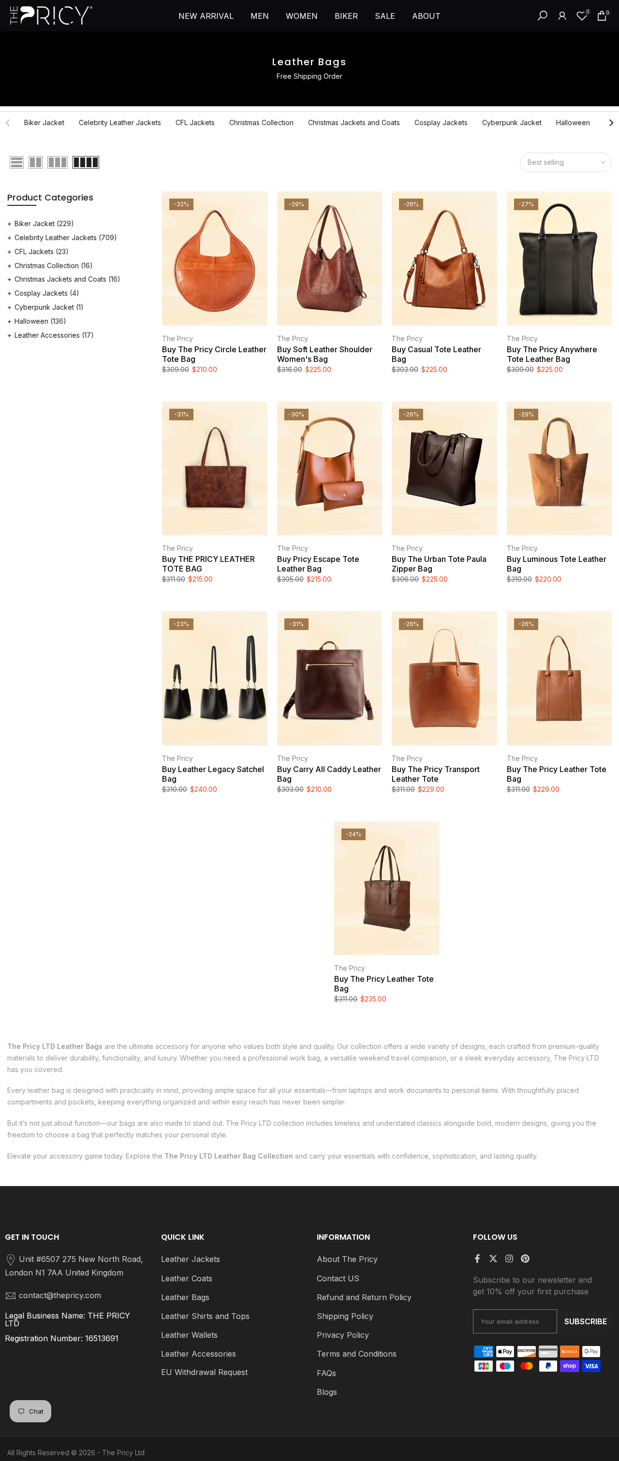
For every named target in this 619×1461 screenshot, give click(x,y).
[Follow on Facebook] (477, 1258)
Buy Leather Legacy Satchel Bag (213, 774)
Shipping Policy (345, 1316)
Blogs (327, 1392)
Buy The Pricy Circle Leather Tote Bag (214, 354)
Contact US (338, 1278)
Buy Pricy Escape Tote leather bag (318, 563)
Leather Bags (185, 1297)
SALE (385, 16)
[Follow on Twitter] (493, 1258)
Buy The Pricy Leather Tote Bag (556, 774)
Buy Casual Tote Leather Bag (436, 354)
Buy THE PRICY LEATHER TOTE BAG (208, 563)
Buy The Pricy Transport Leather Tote (436, 774)
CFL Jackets (195, 122)
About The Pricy (347, 1259)
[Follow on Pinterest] (525, 1258)
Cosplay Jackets (441, 122)
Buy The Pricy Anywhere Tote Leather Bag (552, 354)
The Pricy (177, 338)
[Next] (611, 122)
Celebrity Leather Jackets (120, 122)
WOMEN (302, 16)
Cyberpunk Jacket (512, 122)
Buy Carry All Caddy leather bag (329, 774)
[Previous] (8, 122)
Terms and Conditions (357, 1354)
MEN (260, 16)
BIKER (346, 16)
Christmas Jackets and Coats (354, 122)
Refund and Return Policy (364, 1297)
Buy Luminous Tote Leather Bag (556, 563)
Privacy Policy (343, 1335)
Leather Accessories (54, 335)
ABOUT (426, 16)
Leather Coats (186, 1278)
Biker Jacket (44, 122)
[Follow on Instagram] (509, 1258)
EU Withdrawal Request (204, 1372)
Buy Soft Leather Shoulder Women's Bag (324, 354)
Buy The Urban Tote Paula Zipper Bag (439, 563)
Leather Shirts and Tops (205, 1316)
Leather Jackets (190, 1259)
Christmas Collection (261, 122)
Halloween (573, 122)
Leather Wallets (189, 1335)
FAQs (326, 1373)
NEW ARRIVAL (206, 16)
